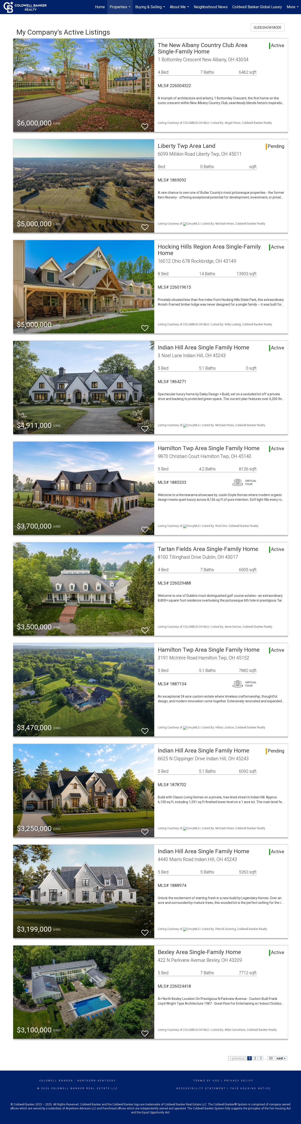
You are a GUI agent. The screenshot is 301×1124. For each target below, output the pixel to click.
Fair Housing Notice (250, 1088)
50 (271, 1058)
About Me (180, 9)
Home (100, 7)
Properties (121, 9)
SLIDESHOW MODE (267, 27)
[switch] (145, 124)
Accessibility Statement (201, 1088)
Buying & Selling (150, 9)
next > (281, 1058)
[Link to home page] (27, 7)
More (293, 9)
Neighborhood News (211, 7)
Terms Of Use (207, 1081)
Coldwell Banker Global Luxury (257, 7)
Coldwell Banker (56, 1081)
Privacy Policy (238, 1081)
